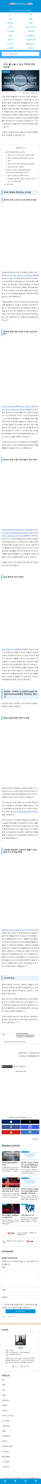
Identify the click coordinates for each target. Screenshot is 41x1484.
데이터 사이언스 (8, 1416)
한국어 (23, 1066)
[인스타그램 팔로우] (30, 1127)
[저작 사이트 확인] (11, 1122)
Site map (5, 1451)
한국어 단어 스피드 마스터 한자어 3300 (21, 155)
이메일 (5, 1297)
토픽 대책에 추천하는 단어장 (15, 152)
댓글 (4, 1267)
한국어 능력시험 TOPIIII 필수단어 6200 (16, 530)
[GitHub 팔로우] (30, 1132)
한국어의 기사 (8, 1066)
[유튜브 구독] (11, 1132)
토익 (3, 1390)
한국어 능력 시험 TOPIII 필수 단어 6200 (21, 164)
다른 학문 (5, 1426)
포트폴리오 (6, 1436)
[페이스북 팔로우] (11, 1127)
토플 (3, 1395)
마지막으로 (9, 184)
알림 (3, 1431)
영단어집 (5, 1400)
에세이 (4, 1405)
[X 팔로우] (30, 1122)
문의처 (4, 1441)
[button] (37, 54)
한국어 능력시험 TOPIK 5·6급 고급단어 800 (18, 406)
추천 (3, 1385)
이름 (4, 1290)
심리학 (4, 1410)
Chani (20, 1348)
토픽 (17, 1066)
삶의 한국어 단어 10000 (16, 167)
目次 (17, 148)
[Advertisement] (20, 1093)
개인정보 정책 (7, 1446)
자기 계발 (5, 1421)
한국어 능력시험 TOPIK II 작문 (18, 175)
